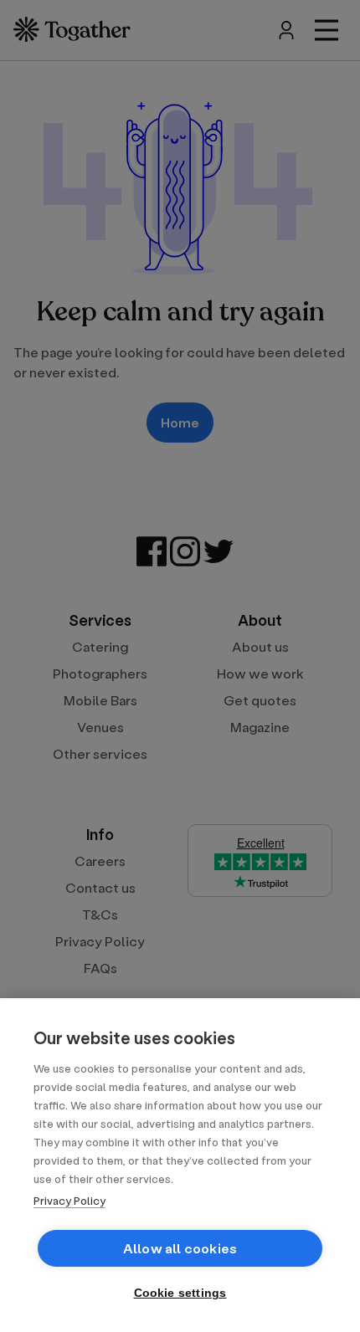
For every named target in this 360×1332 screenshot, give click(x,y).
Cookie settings (180, 1293)
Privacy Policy (69, 1200)
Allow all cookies (180, 1248)
